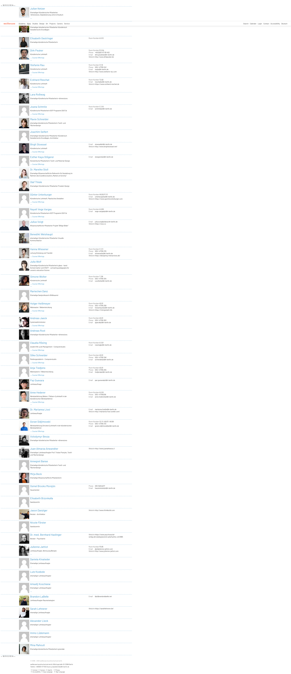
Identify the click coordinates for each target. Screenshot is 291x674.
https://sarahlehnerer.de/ (104, 608)
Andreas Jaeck (38, 318)
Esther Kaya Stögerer (42, 157)
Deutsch (284, 24)
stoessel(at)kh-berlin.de (103, 144)
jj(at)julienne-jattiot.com (104, 549)
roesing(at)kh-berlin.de (103, 345)
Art (47, 24)
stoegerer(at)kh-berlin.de (104, 157)
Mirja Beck (36, 474)
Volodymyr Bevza (39, 436)
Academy (22, 24)
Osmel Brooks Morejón (42, 486)
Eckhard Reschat (39, 79)
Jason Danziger (38, 510)
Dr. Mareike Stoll (39, 169)
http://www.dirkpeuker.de (104, 57)
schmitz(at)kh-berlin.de (103, 109)
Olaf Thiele (36, 182)
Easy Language (48, 672)
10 (4, 5)
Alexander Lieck (39, 620)
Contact (266, 24)
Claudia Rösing (38, 342)
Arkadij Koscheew (40, 584)
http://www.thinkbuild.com (105, 510)
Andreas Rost (37, 330)
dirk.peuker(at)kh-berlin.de (104, 55)
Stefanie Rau (37, 65)
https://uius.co (100, 224)
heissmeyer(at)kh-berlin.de (104, 308)
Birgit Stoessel (38, 144)
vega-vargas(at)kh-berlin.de (105, 211)
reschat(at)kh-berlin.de (103, 82)
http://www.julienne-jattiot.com (106, 551)
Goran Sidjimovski (40, 421)
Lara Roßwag (37, 94)
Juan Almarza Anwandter (44, 448)
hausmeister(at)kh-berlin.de (105, 488)
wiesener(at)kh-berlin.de (104, 253)
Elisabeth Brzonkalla (41, 498)
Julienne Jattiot (39, 546)
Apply (29, 24)
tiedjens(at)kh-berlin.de (103, 372)
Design (41, 24)
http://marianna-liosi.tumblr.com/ (107, 411)
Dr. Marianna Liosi (40, 409)
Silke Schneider (39, 355)
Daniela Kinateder (40, 559)
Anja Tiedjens (37, 367)
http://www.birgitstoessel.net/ (106, 146)
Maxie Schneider (39, 119)
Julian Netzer (37, 8)
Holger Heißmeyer (40, 303)
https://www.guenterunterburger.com (109, 199)
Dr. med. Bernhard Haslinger (45, 534)
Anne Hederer (37, 392)
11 (6, 5)
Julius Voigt (36, 221)
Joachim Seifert (39, 131)
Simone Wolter (38, 276)
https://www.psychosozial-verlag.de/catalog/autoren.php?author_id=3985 (106, 536)
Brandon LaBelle (39, 596)
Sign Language (60, 672)
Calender (253, 24)
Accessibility (275, 24)
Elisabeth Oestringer (41, 38)
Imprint (49, 670)
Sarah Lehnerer (38, 608)
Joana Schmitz (38, 106)
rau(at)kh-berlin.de (101, 69)
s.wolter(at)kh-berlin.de (103, 281)
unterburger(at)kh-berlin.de (105, 197)
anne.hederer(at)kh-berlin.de (105, 397)
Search (245, 24)
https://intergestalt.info (103, 310)
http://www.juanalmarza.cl (105, 448)
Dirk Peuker (36, 50)
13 (10, 5)
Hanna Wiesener (39, 249)
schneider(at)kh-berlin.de (104, 360)
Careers (60, 24)
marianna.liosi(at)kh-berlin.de (105, 409)
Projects (52, 24)
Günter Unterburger (41, 194)
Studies (35, 24)
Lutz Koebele (37, 571)
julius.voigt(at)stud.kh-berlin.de (106, 222)
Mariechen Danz (39, 291)
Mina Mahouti (37, 645)
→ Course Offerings (37, 58)
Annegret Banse (39, 461)
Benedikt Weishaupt (41, 234)
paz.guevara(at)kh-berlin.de (105, 380)
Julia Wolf (35, 261)
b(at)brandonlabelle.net (103, 596)
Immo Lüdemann (39, 633)
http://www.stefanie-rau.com (106, 72)
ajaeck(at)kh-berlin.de (103, 322)
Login (260, 24)
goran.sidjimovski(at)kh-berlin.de (107, 426)
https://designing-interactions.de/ (107, 256)
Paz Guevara (37, 380)
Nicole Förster (38, 522)
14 (13, 5)
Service (67, 24)
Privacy (57, 670)
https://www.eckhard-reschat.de (107, 84)
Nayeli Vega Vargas (41, 209)
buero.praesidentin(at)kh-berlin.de (58, 667)
